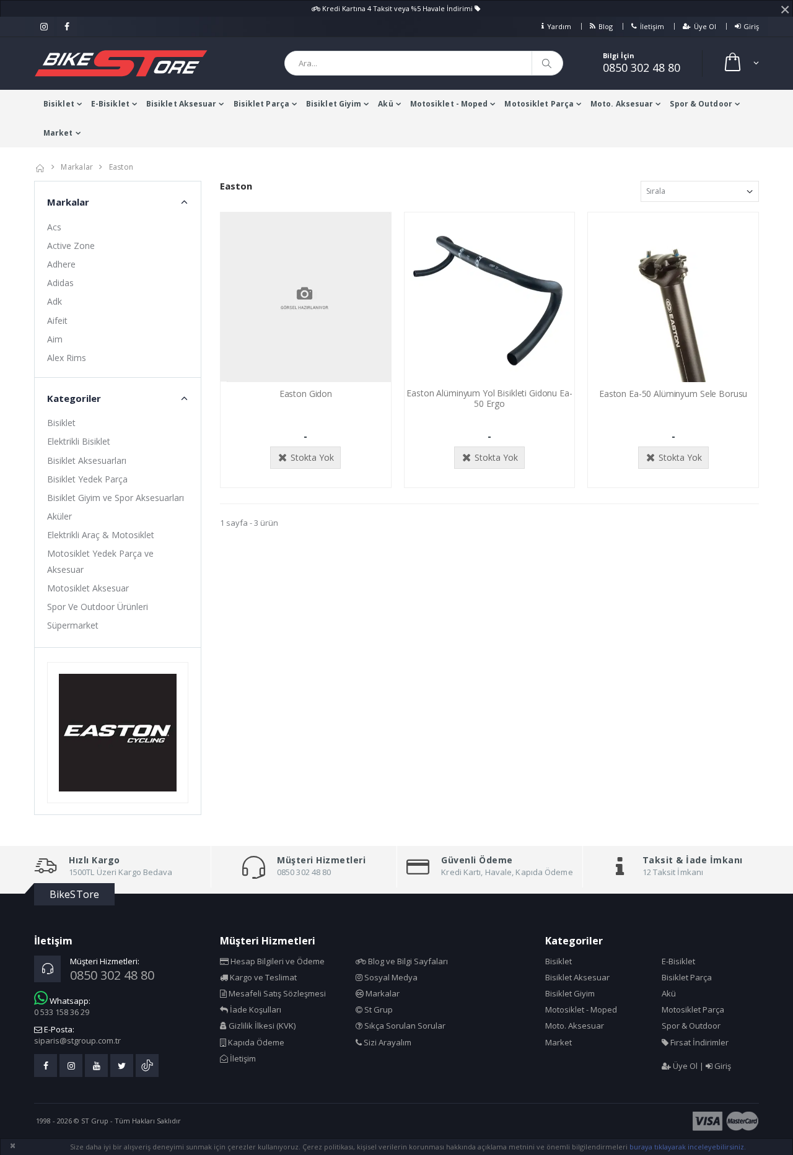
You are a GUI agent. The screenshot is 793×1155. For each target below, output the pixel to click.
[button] (740, 63)
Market (58, 133)
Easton (121, 167)
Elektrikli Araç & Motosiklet (100, 535)
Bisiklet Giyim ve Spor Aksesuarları (115, 497)
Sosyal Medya (390, 977)
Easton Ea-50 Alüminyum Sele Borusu (673, 393)
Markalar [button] (68, 202)
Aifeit (57, 320)
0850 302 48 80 (641, 67)
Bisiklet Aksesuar (181, 103)
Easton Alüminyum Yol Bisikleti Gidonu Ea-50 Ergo (489, 398)
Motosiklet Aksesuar (88, 588)
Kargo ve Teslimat (262, 977)
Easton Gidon (305, 393)
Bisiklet (58, 103)
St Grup (377, 1009)
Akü (385, 103)
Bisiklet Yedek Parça (87, 479)
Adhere (61, 264)
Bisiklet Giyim (333, 103)
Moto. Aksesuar (621, 103)
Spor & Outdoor (701, 103)
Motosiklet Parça (539, 103)
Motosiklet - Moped (449, 103)
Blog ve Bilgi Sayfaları (407, 961)
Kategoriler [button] (74, 398)
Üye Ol (705, 26)
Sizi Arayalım (386, 1042)
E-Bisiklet (110, 103)
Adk (54, 301)
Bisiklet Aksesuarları (86, 460)
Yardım (559, 26)
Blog (605, 26)
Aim (55, 339)
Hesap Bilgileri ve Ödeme (277, 961)
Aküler (59, 516)
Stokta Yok (312, 457)
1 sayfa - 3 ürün (249, 522)
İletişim (652, 26)
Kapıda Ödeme (255, 1042)
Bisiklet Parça (261, 103)
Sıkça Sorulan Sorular (403, 1025)
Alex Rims (66, 358)
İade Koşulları (254, 1009)
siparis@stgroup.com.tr (77, 1040)
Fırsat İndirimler (698, 1042)
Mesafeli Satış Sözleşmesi (276, 993)
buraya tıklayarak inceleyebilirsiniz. (687, 1146)
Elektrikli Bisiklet (78, 441)
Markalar (77, 167)
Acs (54, 227)
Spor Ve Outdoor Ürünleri (97, 606)
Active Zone (71, 245)
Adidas (60, 283)
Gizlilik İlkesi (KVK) (261, 1025)
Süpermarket (73, 625)
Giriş (751, 26)
